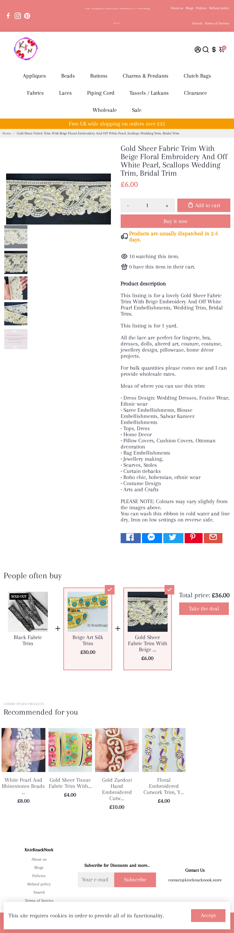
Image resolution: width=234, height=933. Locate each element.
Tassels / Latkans (149, 93)
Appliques (34, 76)
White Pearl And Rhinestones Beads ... (23, 786)
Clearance (195, 93)
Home (6, 133)
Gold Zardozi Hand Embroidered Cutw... (117, 789)
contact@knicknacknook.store (195, 879)
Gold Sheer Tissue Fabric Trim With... (70, 783)
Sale (136, 110)
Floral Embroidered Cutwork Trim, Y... (164, 786)
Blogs (189, 8)
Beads (68, 76)
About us (177, 8)
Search (197, 23)
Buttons (99, 76)
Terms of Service (217, 23)
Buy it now (175, 221)
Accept (208, 915)
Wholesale (105, 110)
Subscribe (135, 879)
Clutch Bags (197, 76)
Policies (201, 8)
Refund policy (219, 8)
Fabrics (35, 93)
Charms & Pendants (145, 76)
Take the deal (204, 609)
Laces (65, 93)
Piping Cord (101, 93)
